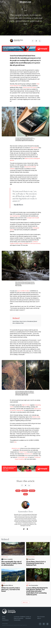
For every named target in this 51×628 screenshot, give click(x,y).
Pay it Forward (41, 616)
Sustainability (17, 620)
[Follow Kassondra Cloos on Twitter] (23, 529)
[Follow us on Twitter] (43, 623)
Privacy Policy (5, 623)
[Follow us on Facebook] (40, 623)
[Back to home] (25, 2)
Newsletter (28, 618)
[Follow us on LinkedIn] (39, 40)
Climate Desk (4, 556)
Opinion (3, 583)
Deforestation (24, 490)
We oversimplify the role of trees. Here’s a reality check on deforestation (11, 563)
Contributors (5, 620)
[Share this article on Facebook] (32, 40)
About (3, 618)
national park (32, 490)
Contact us (28, 616)
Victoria (25, 494)
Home (3, 616)
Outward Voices (30, 556)
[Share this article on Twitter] (36, 40)
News (25, 10)
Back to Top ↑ (25, 602)
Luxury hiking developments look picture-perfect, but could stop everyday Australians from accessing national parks (37, 591)
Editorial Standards (18, 618)
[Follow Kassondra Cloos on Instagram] (27, 529)
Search (39, 618)
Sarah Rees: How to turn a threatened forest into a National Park (36, 563)
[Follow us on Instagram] (47, 623)
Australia (18, 490)
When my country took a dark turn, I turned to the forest (10, 589)
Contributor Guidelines (19, 616)
